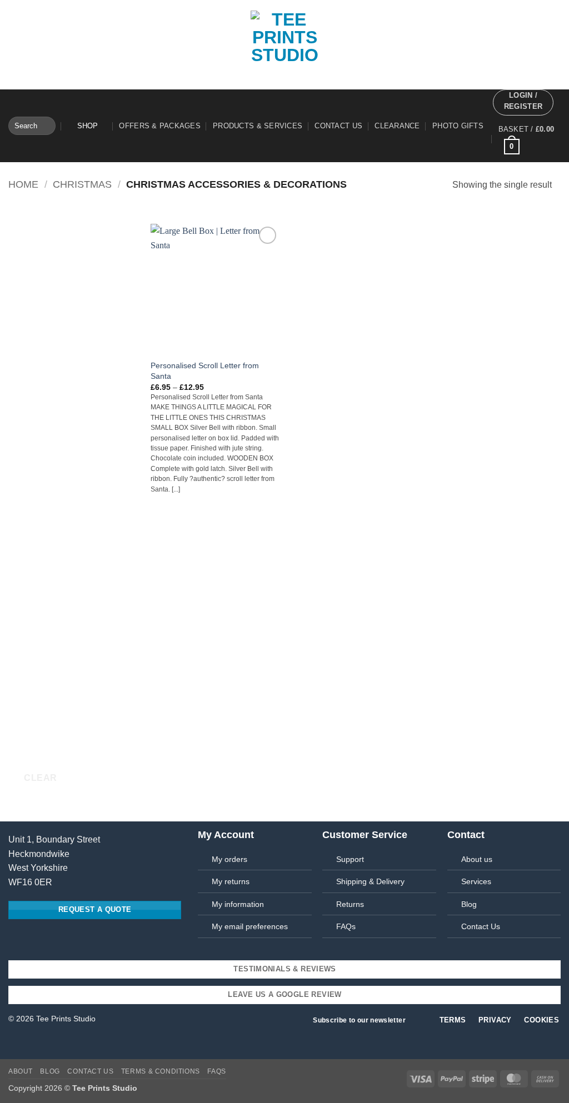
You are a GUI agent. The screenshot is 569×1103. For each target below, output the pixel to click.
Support (350, 859)
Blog (49, 1071)
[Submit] (45, 126)
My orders (229, 859)
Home (23, 184)
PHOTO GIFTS (457, 126)
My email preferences (250, 926)
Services (476, 881)
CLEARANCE (397, 126)
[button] (523, 102)
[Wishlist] (72, 126)
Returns (350, 904)
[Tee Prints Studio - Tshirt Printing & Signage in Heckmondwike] (284, 44)
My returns (230, 881)
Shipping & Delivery (370, 881)
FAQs (346, 926)
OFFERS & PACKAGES (159, 126)
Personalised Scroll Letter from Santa (205, 370)
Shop (87, 126)
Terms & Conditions (160, 1071)
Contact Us (338, 126)
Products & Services (257, 126)
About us (476, 859)
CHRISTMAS (82, 184)
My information (238, 904)
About (20, 1071)
